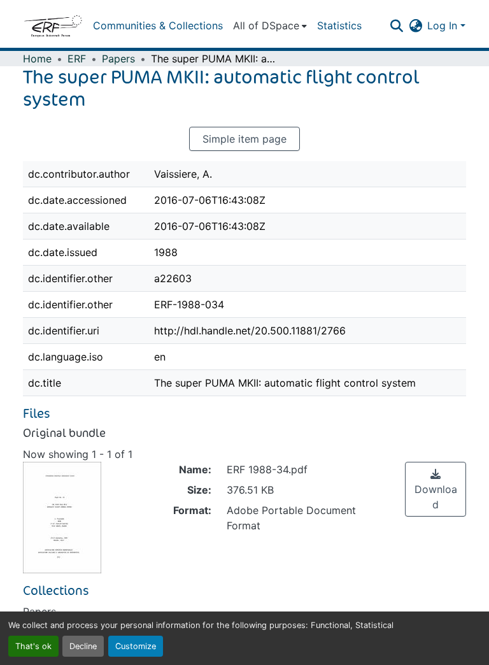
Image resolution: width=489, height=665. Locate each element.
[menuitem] (270, 25)
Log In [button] (443, 25)
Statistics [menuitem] (339, 25)
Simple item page (244, 138)
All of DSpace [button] (266, 25)
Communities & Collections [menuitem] (158, 25)
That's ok (33, 646)
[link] (435, 489)
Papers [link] (118, 58)
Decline (83, 646)
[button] (53, 25)
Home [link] (37, 58)
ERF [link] (76, 58)
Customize (135, 646)
